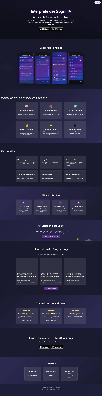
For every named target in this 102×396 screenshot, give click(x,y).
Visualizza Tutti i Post (51, 288)
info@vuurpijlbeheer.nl (51, 393)
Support (46, 389)
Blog (43, 389)
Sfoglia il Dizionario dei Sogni (51, 236)
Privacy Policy (52, 389)
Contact (58, 389)
